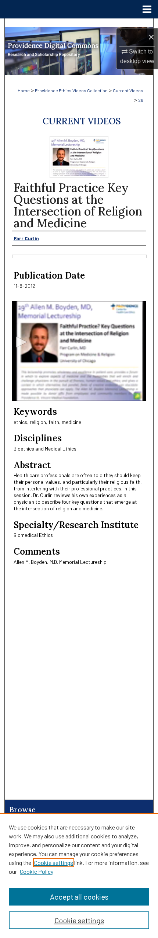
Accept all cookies (79, 896)
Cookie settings (53, 862)
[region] (79, 875)
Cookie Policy (36, 871)
